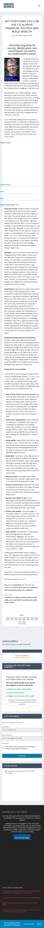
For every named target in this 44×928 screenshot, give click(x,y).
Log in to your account (16, 693)
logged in (14, 644)
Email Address (7, 735)
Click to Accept (29, 924)
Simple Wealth (12, 236)
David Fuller (18, 36)
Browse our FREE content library (19, 689)
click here (22, 579)
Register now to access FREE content (21, 696)
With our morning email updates (12, 723)
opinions (10, 585)
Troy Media (9, 595)
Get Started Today (22, 838)
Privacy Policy (39, 924)
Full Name (6, 727)
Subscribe (22, 756)
